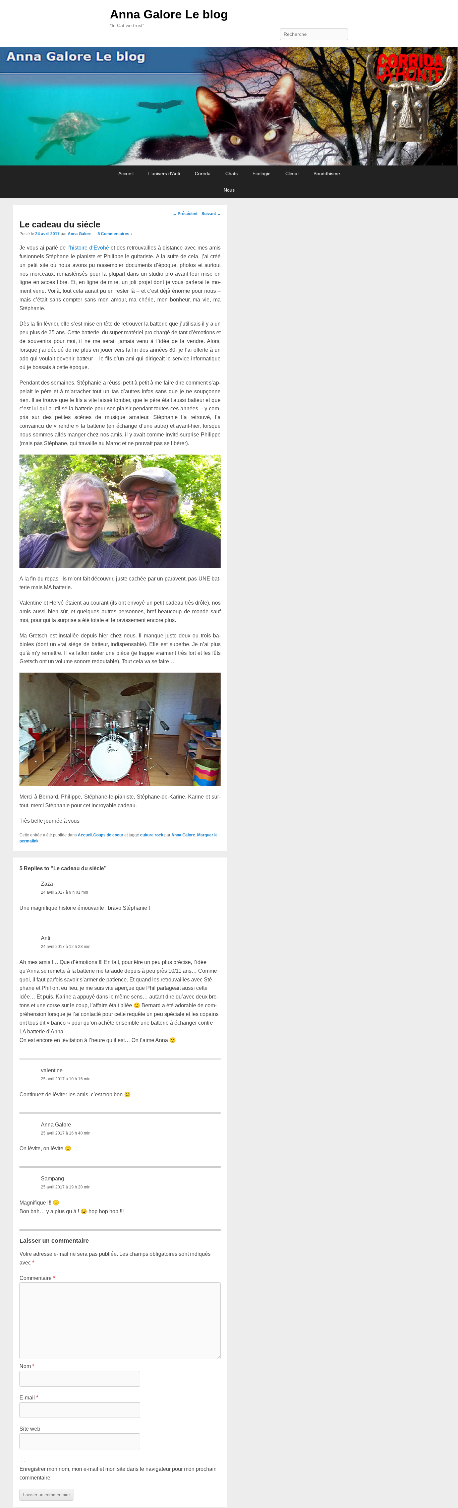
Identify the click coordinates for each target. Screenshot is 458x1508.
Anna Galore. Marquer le (194, 835)
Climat (292, 173)
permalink (29, 841)
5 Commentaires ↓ (115, 233)
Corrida (203, 173)
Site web (29, 1429)
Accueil (125, 173)
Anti (45, 938)
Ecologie (261, 173)
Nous (229, 190)
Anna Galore (80, 233)
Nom (26, 1366)
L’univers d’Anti (164, 173)
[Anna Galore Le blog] (229, 106)
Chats (231, 173)
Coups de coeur (108, 835)
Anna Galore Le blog (169, 14)
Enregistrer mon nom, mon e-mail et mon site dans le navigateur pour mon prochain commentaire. (118, 1473)
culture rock (151, 835)
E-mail (28, 1397)
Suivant (211, 213)
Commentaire (37, 1278)
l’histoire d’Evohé (88, 248)
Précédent (185, 213)
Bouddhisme (326, 173)
